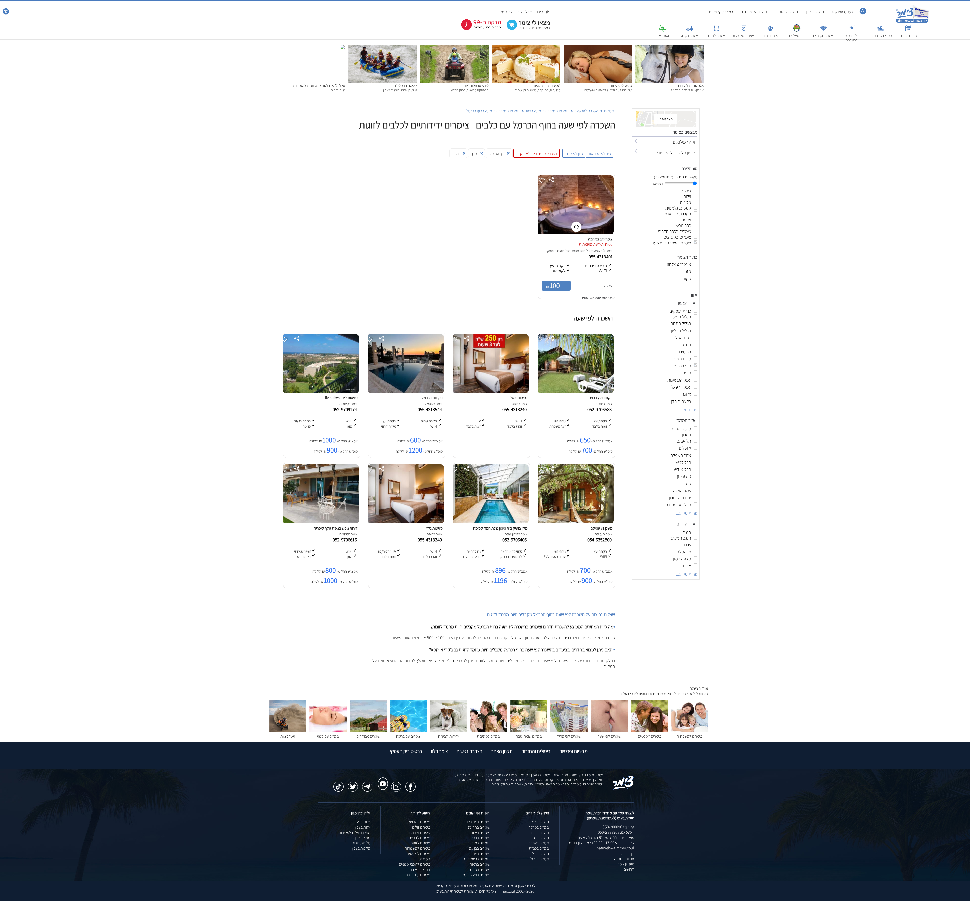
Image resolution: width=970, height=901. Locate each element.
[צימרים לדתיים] (716, 30)
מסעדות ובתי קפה (547, 85)
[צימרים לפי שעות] (743, 30)
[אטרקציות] (663, 30)
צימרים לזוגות (788, 11)
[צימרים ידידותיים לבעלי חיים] (448, 731)
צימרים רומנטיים (649, 736)
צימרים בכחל (480, 837)
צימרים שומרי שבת (529, 736)
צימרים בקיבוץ (690, 35)
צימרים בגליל (539, 859)
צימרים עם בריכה (881, 35)
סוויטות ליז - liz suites (341, 398)
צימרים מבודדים (368, 736)
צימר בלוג (439, 751)
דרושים (629, 869)
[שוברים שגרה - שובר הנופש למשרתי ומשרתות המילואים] (797, 30)
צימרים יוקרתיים (823, 35)
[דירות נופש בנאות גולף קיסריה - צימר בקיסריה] (320, 522)
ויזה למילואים (796, 35)
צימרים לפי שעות (744, 35)
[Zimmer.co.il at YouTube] (382, 779)
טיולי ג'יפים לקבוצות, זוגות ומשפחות (319, 85)
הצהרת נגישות (469, 751)
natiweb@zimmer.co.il (615, 848)
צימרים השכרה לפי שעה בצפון (547, 111)
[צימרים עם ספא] (328, 731)
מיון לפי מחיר (574, 153)
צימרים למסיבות (488, 736)
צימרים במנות (480, 869)
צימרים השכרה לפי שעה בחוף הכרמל (493, 111)
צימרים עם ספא (328, 736)
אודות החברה (624, 858)
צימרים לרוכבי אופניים (414, 864)
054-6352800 (600, 539)
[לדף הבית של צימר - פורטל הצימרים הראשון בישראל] (623, 788)
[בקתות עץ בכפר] (575, 391)
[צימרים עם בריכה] (881, 30)
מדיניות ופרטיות (573, 751)
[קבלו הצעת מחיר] (525, 29)
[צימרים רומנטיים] (649, 731)
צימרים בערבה (538, 843)
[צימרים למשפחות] (689, 731)
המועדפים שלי (842, 12)
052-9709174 (346, 409)
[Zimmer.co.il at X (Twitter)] (353, 784)
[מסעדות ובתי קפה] (526, 47)
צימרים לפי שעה (609, 736)
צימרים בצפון (815, 11)
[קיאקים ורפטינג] (382, 47)
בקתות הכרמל (432, 398)
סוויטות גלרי (434, 528)
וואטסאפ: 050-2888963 (616, 832)
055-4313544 (431, 409)
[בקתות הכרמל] (405, 391)
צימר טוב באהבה (600, 239)
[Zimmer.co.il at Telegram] (367, 784)
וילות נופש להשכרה (851, 37)
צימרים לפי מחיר (569, 736)
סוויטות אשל (518, 398)
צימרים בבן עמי (479, 848)
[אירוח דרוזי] (770, 30)
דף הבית (627, 853)
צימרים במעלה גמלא (474, 875)
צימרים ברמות (480, 864)
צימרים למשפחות (754, 11)
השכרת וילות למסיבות (354, 832)
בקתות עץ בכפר (600, 398)
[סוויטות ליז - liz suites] (320, 391)
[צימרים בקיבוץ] (689, 30)
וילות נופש (363, 821)
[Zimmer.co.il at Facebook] (410, 784)
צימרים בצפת (480, 853)
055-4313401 (601, 256)
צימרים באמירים (478, 821)
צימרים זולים (421, 827)
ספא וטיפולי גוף (621, 85)
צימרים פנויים (908, 35)
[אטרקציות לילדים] (669, 47)
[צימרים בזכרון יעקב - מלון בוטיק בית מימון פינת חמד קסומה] (490, 522)
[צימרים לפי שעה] (609, 731)
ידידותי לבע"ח (448, 736)
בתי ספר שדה (420, 869)
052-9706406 (515, 539)
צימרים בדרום (539, 832)
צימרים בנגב (540, 837)
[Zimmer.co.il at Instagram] (396, 784)
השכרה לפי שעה (586, 111)
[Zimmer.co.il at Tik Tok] (338, 784)
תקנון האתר (502, 751)
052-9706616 (346, 539)
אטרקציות (662, 35)
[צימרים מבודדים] (368, 731)
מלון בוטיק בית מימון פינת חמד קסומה (500, 528)
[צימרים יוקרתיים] (823, 30)
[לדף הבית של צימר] (912, 22)
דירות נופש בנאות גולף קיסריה (336, 528)
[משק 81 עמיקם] (575, 522)
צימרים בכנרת (539, 848)
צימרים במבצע (419, 821)
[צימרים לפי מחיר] (569, 731)
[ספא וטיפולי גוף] (598, 47)
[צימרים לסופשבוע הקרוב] (477, 29)
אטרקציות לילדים (691, 85)
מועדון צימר (626, 864)
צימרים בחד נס (479, 827)
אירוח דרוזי (770, 35)
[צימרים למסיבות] (488, 731)
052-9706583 (600, 409)
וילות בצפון (362, 827)
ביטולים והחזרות (535, 751)
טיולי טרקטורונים (477, 85)
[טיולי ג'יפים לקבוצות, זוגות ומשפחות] (311, 47)
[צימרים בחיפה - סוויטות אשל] (490, 391)
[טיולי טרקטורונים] (454, 47)
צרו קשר (506, 12)
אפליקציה (524, 12)
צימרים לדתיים (716, 35)
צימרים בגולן (540, 853)
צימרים (609, 111)
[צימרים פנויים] (908, 30)
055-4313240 (515, 409)
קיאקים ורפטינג (406, 85)
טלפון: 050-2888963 (618, 827)
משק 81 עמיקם (601, 528)
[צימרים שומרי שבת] (528, 731)
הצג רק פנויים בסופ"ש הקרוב (536, 153)
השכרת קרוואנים (721, 12)
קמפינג (424, 859)
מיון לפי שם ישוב (599, 153)
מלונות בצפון (361, 848)
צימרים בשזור (480, 832)
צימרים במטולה (478, 843)
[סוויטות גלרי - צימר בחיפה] (405, 522)
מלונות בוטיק (361, 843)
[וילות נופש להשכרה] (852, 30)
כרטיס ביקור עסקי (406, 751)
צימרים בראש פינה (476, 859)
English (543, 12)
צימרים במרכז (539, 827)
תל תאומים (561, 250)
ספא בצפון (362, 837)
